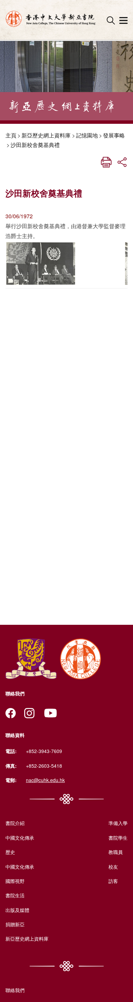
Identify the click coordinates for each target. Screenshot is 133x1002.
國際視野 (15, 881)
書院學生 (118, 837)
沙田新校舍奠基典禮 (35, 145)
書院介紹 (15, 823)
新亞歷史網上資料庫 (46, 135)
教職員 (115, 852)
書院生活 (15, 895)
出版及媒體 (17, 910)
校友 (113, 866)
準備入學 (118, 823)
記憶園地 (87, 135)
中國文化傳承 (19, 837)
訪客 (113, 881)
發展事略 (114, 135)
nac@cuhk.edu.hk (45, 780)
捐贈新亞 (15, 924)
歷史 (10, 852)
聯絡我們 (15, 990)
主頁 (10, 135)
